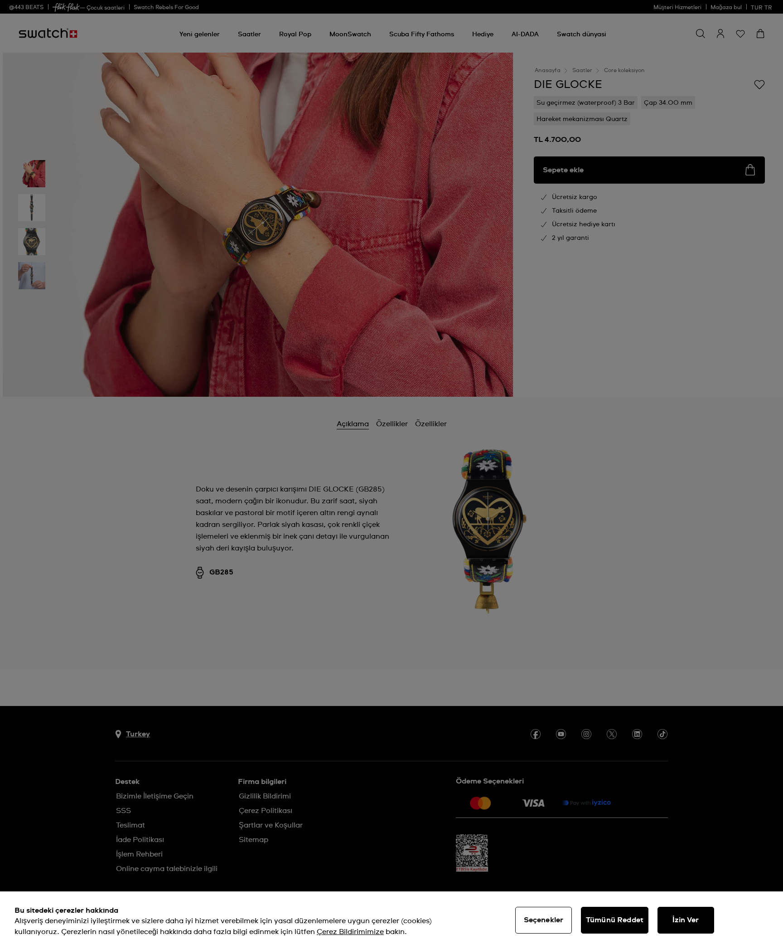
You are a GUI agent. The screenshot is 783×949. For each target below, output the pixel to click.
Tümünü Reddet (614, 920)
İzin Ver (685, 920)
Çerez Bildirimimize (350, 931)
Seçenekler (544, 920)
